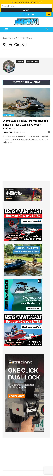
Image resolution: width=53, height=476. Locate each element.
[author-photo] (9, 66)
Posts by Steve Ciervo (24, 38)
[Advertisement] (26, 165)
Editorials (8, 115)
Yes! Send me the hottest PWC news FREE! (26, 2)
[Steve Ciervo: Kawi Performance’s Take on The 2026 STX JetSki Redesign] (26, 102)
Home (5, 38)
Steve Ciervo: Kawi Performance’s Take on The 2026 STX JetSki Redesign (25, 124)
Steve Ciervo (7, 132)
